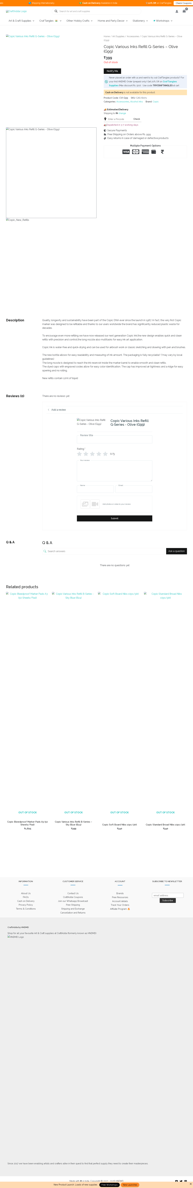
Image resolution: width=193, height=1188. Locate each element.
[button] (32, 20)
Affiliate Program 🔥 (120, 909)
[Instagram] (185, 1181)
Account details (120, 901)
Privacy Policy (26, 904)
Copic (156, 101)
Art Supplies (118, 36)
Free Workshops (109, 1185)
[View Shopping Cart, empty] (184, 11)
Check (136, 119)
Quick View (27, 815)
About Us (26, 893)
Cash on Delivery (26, 901)
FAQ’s (26, 897)
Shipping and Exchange (73, 908)
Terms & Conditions (26, 908)
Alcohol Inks (136, 101)
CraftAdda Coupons (73, 897)
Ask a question (176, 551)
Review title (86, 435)
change (122, 113)
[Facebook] (176, 1181)
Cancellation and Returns (72, 912)
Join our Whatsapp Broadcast (73, 901)
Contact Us (73, 893)
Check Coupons (167, 3)
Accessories (133, 36)
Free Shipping (73, 904)
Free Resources (120, 897)
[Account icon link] (177, 11)
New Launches (130, 1185)
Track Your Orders (120, 905)
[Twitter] (181, 1181)
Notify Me (112, 71)
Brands (120, 893)
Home (107, 36)
